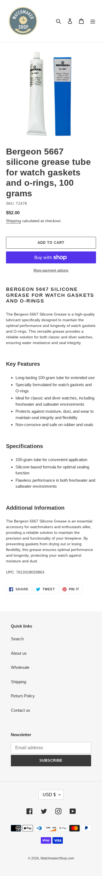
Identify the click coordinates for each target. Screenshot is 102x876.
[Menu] (92, 21)
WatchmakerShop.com (57, 858)
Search (17, 638)
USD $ (49, 794)
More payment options (51, 270)
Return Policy (23, 696)
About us (19, 653)
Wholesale (20, 667)
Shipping (13, 221)
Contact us (20, 710)
